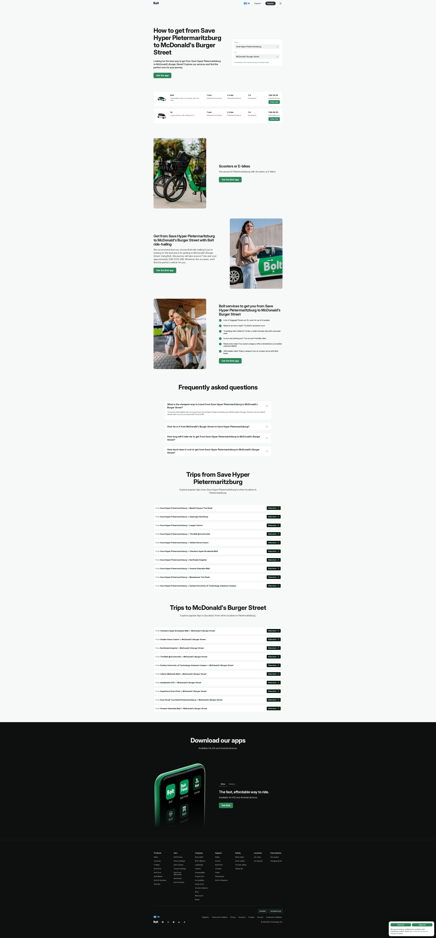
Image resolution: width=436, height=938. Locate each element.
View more (272, 508)
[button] (267, 406)
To (235, 52)
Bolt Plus (157, 884)
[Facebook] (163, 922)
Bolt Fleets (178, 878)
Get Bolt (226, 805)
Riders (217, 857)
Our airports (258, 861)
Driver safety (240, 861)
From (236, 42)
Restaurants (219, 876)
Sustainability (200, 872)
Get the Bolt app (230, 179)
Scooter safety (240, 865)
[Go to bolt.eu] (156, 3)
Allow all (401, 925)
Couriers (218, 869)
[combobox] (257, 46)
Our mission (274, 857)
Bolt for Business (160, 880)
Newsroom (199, 896)
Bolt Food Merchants (178, 874)
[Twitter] (168, 922)
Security (260, 917)
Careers (198, 869)
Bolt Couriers (178, 865)
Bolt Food (157, 872)
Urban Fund (199, 884)
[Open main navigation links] (280, 3)
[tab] (223, 784)
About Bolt (199, 857)
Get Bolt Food (275, 911)
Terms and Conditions (220, 917)
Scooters (157, 861)
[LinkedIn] (179, 922)
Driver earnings (179, 861)
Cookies (251, 917)
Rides (156, 857)
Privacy (233, 917)
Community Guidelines (274, 917)
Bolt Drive (157, 869)
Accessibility (199, 880)
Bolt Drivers (178, 857)
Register (270, 3)
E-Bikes (157, 865)
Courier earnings (180, 869)
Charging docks (276, 861)
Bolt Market (158, 876)
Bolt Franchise (179, 882)
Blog (196, 892)
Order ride (274, 102)
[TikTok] (184, 922)
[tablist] (228, 784)
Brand (197, 900)
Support (257, 3)
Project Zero (199, 876)
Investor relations (201, 888)
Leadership (199, 865)
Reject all (422, 925)
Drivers (217, 861)
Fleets (217, 872)
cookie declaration (419, 931)
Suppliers (205, 917)
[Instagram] (173, 922)
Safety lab (239, 869)
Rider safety (239, 857)
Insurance (242, 917)
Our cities (257, 857)
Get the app (162, 75)
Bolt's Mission (200, 861)
